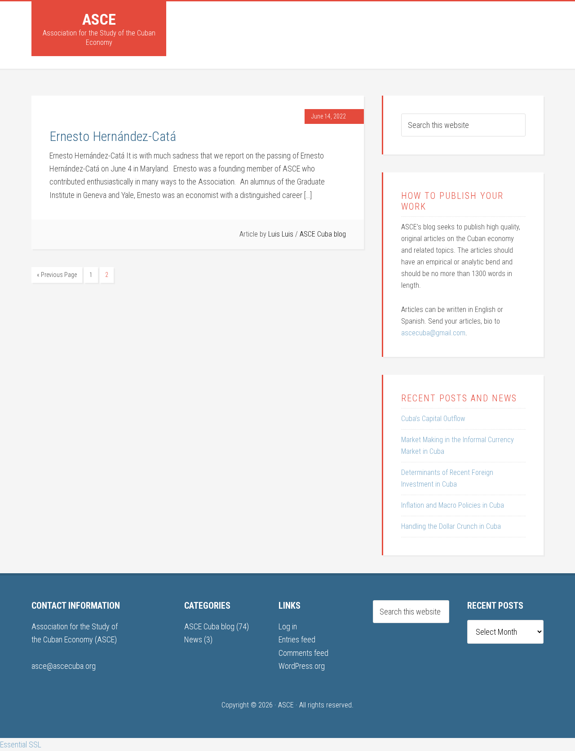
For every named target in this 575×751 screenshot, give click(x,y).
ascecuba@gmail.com (433, 333)
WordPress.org (302, 666)
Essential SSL (20, 744)
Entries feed (297, 639)
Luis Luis (280, 234)
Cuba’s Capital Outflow (433, 418)
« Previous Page (57, 274)
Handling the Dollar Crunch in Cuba (451, 526)
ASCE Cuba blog (323, 234)
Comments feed (303, 653)
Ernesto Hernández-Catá (112, 136)
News (193, 639)
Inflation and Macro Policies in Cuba (452, 505)
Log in (288, 626)
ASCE (99, 19)
